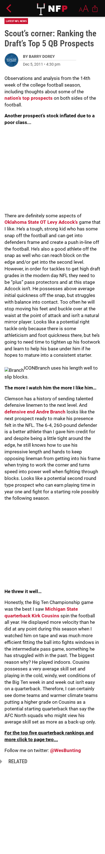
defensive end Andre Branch (35, 412)
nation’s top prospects (29, 98)
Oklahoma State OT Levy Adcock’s (41, 222)
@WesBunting (65, 750)
